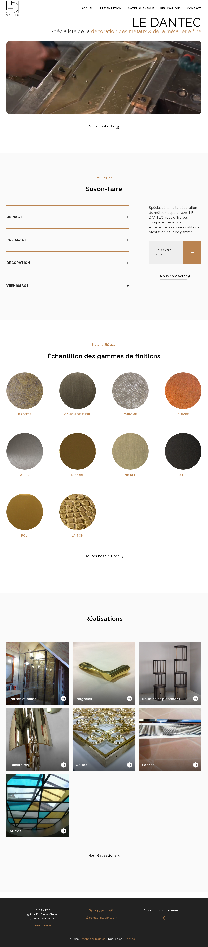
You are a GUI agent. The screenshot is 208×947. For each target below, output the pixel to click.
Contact (194, 8)
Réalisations (170, 8)
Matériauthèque (141, 8)
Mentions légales (93, 938)
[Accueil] (12, 15)
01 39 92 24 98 (102, 910)
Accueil (87, 8)
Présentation (110, 8)
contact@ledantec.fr (102, 917)
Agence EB (132, 938)
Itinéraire (41, 925)
